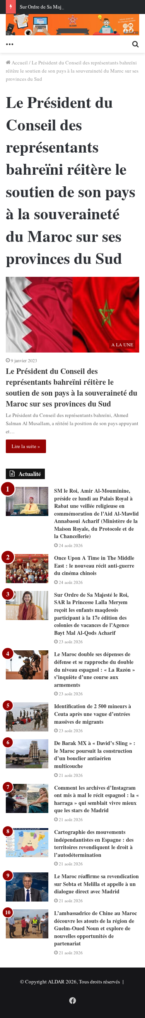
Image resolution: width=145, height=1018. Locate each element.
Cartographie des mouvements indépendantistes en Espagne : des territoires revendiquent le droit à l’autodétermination (93, 843)
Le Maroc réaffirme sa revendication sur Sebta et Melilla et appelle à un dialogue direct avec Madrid (96, 883)
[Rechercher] (135, 43)
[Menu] (10, 43)
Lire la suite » (26, 446)
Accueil (19, 62)
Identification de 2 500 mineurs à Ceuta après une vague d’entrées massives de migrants (92, 713)
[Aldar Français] (72, 24)
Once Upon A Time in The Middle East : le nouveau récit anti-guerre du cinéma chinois (94, 565)
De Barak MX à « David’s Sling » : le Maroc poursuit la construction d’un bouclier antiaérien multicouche (94, 754)
